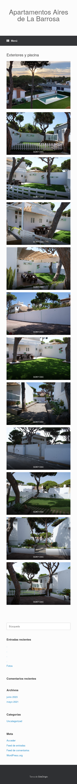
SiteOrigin (43, 776)
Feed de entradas (16, 745)
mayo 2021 (13, 701)
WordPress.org (15, 755)
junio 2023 (12, 697)
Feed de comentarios (18, 750)
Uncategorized (14, 721)
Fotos (10, 666)
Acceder (11, 740)
